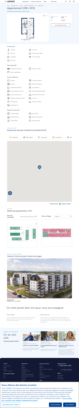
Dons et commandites (7, 371)
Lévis (41, 371)
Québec (21, 5)
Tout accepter (55, 404)
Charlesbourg (24, 369)
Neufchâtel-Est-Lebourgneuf (28, 5)
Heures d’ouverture (67, 369)
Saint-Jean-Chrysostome (45, 376)
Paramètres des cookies (11, 404)
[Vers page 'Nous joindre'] (66, 1)
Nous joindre (60, 377)
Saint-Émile (23, 377)
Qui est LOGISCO (7, 365)
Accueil (8, 5)
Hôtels (45, 1)
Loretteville (23, 372)
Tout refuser (69, 404)
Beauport (23, 367)
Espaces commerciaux (36, 1)
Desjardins (42, 374)
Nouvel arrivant (61, 378)
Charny (41, 372)
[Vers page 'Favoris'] (69, 1)
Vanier (22, 381)
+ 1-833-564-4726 (64, 366)
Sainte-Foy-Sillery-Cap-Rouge (27, 376)
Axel (4, 376)
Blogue (4, 369)
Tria (4, 377)
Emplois (5, 367)
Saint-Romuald (43, 377)
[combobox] (28, 216)
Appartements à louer (14, 5)
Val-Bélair (23, 379)
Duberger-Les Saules (25, 371)
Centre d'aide (54, 1)
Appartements (25, 1)
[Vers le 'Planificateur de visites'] (73, 1)
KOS (35, 5)
